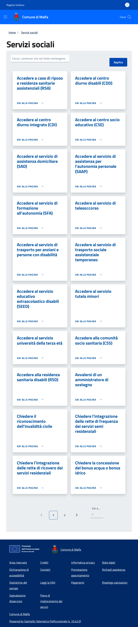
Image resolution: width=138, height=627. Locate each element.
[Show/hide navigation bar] (5, 17)
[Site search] (129, 17)
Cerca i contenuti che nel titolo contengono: (38, 58)
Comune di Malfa (19, 614)
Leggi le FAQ (47, 582)
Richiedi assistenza (113, 569)
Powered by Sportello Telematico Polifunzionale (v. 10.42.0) (45, 621)
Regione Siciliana (15, 5)
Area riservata (18, 562)
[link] (31, 103)
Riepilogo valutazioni (114, 582)
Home (12, 32)
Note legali (108, 562)
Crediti (44, 562)
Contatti (45, 569)
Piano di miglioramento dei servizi (51, 601)
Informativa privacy (83, 562)
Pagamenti (77, 582)
